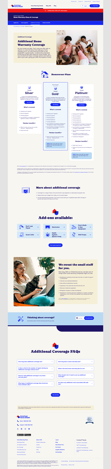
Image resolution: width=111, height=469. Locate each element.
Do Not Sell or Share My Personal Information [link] (79, 461)
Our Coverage (20, 447)
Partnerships (59, 452)
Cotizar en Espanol (96, 1)
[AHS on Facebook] (21, 429)
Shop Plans (95, 5)
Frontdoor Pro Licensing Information (81, 172)
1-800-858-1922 (28, 425)
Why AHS (48, 5)
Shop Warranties (89, 318)
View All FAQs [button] (55, 394)
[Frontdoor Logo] (23, 416)
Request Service (88, 1)
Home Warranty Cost (21, 449)
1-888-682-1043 (27, 421)
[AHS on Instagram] (25, 429)
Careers (38, 444)
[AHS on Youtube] (29, 429)
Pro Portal (58, 447)
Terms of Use (71, 464)
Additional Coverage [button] (35, 22)
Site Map (38, 452)
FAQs (37, 449)
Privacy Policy (64, 464)
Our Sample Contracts (22, 444)
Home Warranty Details (37, 5)
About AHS (39, 439)
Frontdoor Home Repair (82, 442)
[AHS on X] (17, 429)
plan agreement (23, 166)
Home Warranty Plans (22, 439)
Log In (85, 6)
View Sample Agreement (55, 245)
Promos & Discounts (21, 454)
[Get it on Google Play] (27, 435)
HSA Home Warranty (81, 445)
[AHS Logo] (17, 5)
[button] (28, 227)
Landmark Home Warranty (82, 447)
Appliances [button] (16, 22)
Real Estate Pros (60, 444)
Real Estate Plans (21, 442)
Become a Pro (73, 1)
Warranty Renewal (21, 452)
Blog (55, 5)
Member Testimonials (40, 442)
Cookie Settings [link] (64, 461)
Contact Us (80, 1)
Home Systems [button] (24, 22)
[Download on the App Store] (20, 435)
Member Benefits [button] (46, 22)
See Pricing (29, 102)
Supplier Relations (60, 449)
